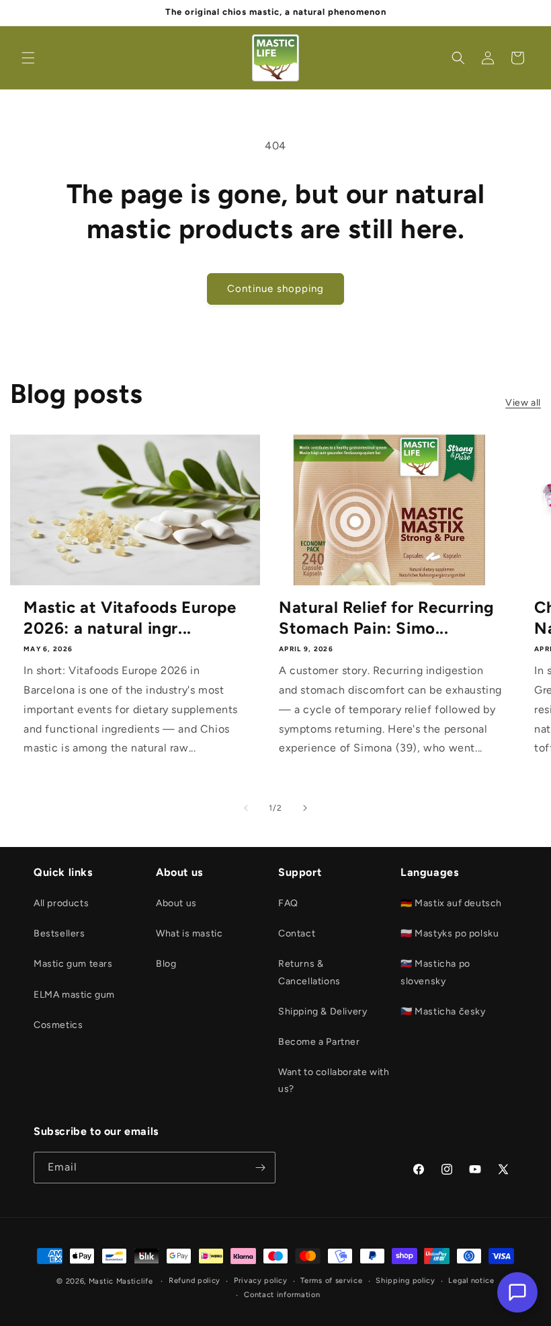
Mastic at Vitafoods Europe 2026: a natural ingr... (130, 617)
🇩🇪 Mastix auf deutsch (451, 903)
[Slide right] (305, 808)
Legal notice (471, 1280)
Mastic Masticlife (121, 1281)
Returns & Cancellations (309, 972)
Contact (296, 933)
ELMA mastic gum (74, 994)
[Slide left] (246, 808)
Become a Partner (319, 1041)
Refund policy (194, 1280)
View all (523, 402)
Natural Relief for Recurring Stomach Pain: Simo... (386, 617)
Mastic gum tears (73, 963)
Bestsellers (59, 933)
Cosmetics (58, 1025)
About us (176, 903)
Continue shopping (275, 289)
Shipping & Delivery (322, 1011)
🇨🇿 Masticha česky (443, 1011)
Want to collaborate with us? (333, 1080)
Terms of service (331, 1280)
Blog (166, 963)
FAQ (288, 903)
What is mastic (189, 933)
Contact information (282, 1294)
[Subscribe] (260, 1167)
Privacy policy (261, 1280)
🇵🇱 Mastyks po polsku (449, 933)
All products (61, 903)
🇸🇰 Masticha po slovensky (435, 972)
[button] (28, 58)
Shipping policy (405, 1280)
